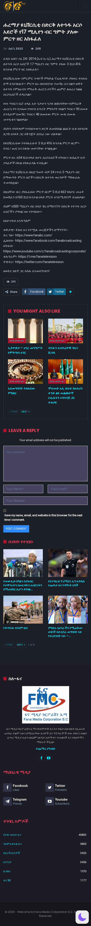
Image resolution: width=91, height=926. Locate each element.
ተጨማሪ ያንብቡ (45, 748)
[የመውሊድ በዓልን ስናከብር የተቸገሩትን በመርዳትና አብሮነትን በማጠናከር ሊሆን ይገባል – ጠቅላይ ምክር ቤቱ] (23, 563)
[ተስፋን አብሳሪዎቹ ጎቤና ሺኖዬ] (65, 331)
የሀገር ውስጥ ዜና (16, 340)
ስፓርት (7, 862)
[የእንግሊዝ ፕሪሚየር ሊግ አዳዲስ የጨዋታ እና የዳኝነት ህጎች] (68, 563)
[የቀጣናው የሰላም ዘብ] (23, 609)
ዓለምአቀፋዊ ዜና (12, 844)
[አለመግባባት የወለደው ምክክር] (25, 371)
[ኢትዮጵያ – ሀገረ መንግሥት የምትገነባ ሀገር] (25, 331)
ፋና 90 (7, 880)
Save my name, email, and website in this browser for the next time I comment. (43, 517)
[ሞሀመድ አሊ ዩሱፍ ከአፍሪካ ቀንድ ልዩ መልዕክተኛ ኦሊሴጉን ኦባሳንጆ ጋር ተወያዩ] (65, 371)
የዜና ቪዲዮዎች (11, 853)
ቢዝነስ (6, 871)
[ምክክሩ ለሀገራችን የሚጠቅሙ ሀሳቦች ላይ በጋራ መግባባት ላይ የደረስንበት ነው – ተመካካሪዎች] (68, 609)
